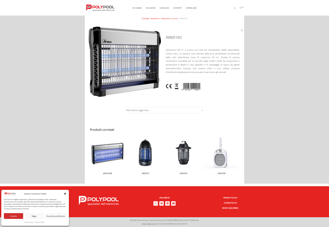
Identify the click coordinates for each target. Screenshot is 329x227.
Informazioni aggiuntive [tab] (137, 110)
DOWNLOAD (191, 8)
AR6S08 (221, 173)
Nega (34, 216)
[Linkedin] (167, 203)
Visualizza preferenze (55, 216)
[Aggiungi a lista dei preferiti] (242, 30)
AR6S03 (183, 173)
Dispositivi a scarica (169, 18)
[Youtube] (173, 203)
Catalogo (145, 18)
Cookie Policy (29, 222)
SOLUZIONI (151, 8)
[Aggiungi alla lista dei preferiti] (122, 138)
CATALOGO (164, 8)
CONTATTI (177, 8)
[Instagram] (155, 203)
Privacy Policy (40, 222)
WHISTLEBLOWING (230, 208)
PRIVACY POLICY (230, 198)
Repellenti (155, 18)
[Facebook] (161, 203)
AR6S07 (145, 173)
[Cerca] (235, 8)
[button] (65, 193)
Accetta (13, 216)
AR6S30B (107, 173)
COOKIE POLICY (230, 203)
